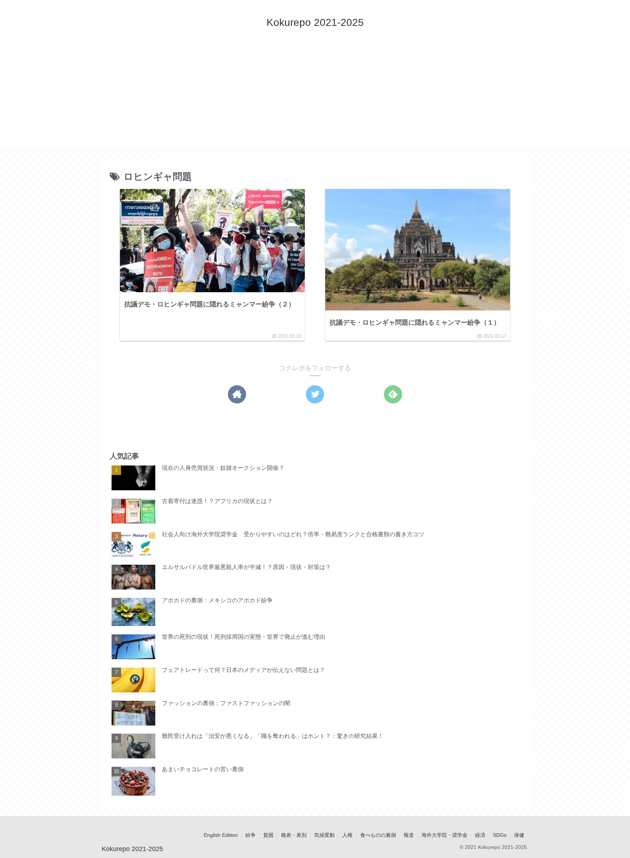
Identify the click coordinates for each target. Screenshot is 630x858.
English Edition (221, 835)
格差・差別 (294, 835)
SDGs (499, 835)
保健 (519, 835)
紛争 (250, 835)
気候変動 (324, 835)
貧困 (268, 835)
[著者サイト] (237, 394)
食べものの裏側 (378, 835)
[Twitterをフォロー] (315, 394)
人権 (347, 835)
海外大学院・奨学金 (444, 835)
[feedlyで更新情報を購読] (393, 394)
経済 (480, 835)
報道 (409, 835)
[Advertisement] (315, 97)
